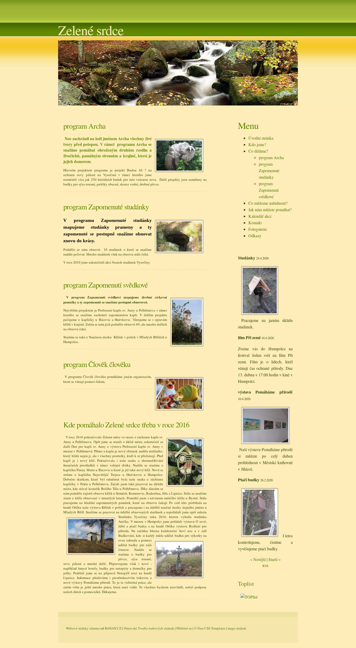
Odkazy (254, 235)
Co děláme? (258, 151)
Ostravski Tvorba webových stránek (149, 628)
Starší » (274, 559)
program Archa (271, 157)
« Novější (258, 559)
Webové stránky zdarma (83, 628)
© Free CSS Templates (209, 628)
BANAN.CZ (113, 628)
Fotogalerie (257, 229)
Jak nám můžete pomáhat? (270, 209)
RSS (265, 565)
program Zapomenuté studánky (269, 170)
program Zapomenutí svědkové (269, 190)
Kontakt (255, 222)
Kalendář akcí (259, 216)
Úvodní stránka (260, 138)
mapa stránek (237, 628)
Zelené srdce (91, 30)
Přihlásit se (184, 628)
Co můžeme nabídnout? (267, 203)
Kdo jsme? (257, 144)
